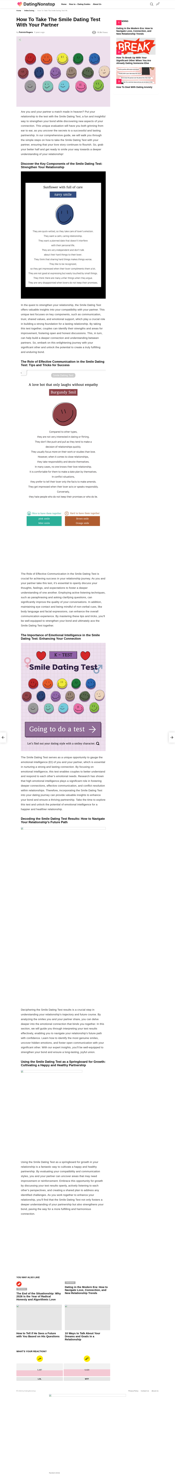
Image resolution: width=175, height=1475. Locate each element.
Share (20, 40)
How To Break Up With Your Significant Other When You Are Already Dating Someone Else (133, 60)
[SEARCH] (151, 4)
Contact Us (145, 1391)
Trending (19, 1284)
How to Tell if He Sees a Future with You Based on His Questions (38, 1335)
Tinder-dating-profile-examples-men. (158, 4)
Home (63, 4)
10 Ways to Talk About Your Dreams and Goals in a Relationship (82, 1336)
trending (21, 1289)
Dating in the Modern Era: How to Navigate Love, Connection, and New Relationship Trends (86, 1290)
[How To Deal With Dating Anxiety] (136, 75)
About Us (97, 4)
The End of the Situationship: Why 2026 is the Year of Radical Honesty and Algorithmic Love (38, 1296)
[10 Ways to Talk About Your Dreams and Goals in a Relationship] (87, 1317)
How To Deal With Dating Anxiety (134, 87)
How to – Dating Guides (79, 4)
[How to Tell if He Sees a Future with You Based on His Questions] (39, 1317)
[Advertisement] (63, 551)
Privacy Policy (133, 1391)
